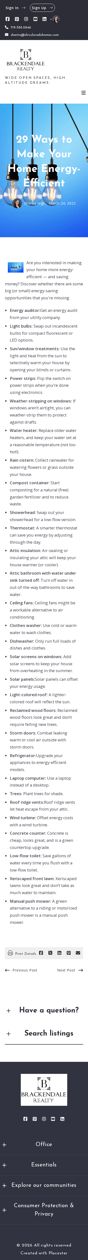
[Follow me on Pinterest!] (17, 19)
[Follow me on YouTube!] (35, 19)
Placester (58, 1253)
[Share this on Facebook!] (41, 953)
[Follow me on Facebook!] (7, 19)
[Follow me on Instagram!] (26, 19)
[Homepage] (26, 60)
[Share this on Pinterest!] (68, 953)
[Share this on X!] (50, 953)
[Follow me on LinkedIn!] (44, 19)
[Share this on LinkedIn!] (59, 953)
